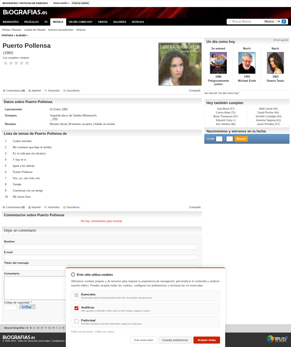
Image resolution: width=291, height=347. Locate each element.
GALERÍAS (119, 21)
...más (54, 118)
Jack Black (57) (226, 108)
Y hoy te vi (19, 159)
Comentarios (15, 90)
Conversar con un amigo (28, 190)
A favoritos (54, 90)
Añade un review (104, 124)
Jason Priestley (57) (268, 124)
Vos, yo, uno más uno (26, 178)
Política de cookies (104, 331)
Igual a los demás (24, 165)
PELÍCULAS (31, 21)
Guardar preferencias (175, 340)
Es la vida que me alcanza (29, 153)
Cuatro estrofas (22, 141)
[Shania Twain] (275, 63)
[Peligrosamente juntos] (218, 63)
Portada (7, 35)
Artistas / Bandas (11, 29)
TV (46, 21)
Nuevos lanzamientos (60, 29)
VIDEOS (103, 21)
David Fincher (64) (268, 112)
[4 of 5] (21, 63)
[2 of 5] (11, 63)
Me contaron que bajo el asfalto (32, 147)
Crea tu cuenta (80, 3)
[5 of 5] (27, 63)
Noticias (81, 29)
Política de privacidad (82, 331)
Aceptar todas (207, 340)
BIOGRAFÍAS (11, 21)
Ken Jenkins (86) (226, 124)
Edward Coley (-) (226, 120)
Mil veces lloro (22, 196)
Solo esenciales (143, 340)
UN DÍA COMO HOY (80, 21)
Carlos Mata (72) (225, 112)
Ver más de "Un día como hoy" (221, 93)
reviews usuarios (80, 124)
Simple (17, 184)
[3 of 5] (16, 63)
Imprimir (36, 90)
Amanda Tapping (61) (268, 120)
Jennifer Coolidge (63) (268, 116)
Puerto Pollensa (22, 172)
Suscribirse (73, 90)
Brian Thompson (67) (225, 116)
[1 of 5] (5, 63)
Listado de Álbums (35, 29)
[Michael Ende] (247, 63)
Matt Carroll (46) (268, 108)
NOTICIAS (138, 21)
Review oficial (58, 124)
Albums (21, 35)
